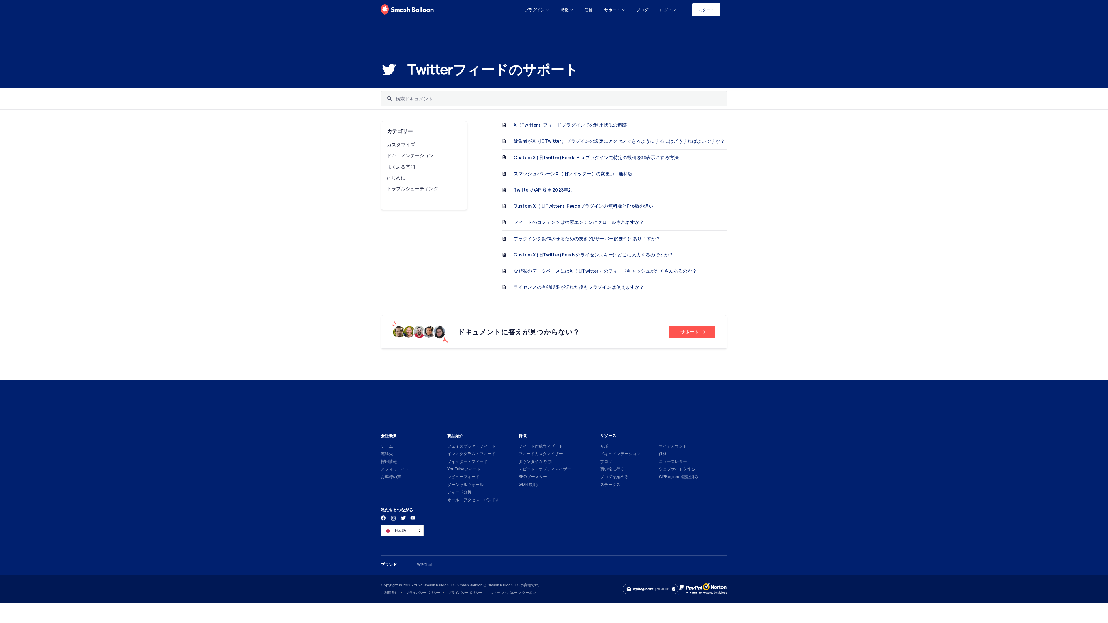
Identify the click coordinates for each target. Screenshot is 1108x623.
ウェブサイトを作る (677, 468)
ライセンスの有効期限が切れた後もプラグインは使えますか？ (579, 287)
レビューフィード (463, 476)
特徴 (565, 9)
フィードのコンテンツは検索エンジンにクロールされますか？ (579, 222)
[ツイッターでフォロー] (403, 518)
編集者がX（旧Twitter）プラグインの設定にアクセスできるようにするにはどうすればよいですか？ (619, 141)
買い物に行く (612, 468)
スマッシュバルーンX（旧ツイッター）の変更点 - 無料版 (573, 174)
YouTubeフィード (464, 468)
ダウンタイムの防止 (537, 461)
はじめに (396, 178)
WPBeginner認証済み (678, 476)
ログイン (668, 9)
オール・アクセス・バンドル (473, 499)
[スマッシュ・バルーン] (407, 9)
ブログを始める (614, 476)
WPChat (425, 564)
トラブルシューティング (412, 189)
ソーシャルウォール (465, 484)
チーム (387, 446)
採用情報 (389, 461)
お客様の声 (391, 476)
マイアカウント (673, 446)
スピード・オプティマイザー (545, 468)
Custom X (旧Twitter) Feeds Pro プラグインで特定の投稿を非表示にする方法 (596, 157)
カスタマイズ (401, 144)
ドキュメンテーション (410, 155)
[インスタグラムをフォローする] (393, 518)
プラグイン (535, 9)
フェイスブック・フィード (471, 446)
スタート (706, 9)
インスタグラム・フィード (471, 453)
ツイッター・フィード (467, 461)
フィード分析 (459, 491)
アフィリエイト (395, 468)
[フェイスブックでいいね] (384, 518)
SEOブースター (533, 476)
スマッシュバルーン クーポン (513, 593)
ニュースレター (673, 461)
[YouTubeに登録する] (412, 518)
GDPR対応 (528, 484)
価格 (589, 9)
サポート (612, 9)
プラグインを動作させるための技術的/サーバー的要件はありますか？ (587, 238)
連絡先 (387, 453)
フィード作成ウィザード (541, 446)
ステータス (610, 484)
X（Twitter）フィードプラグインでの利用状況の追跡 (570, 125)
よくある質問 (401, 167)
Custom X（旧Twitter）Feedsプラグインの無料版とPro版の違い (583, 206)
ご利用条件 (389, 593)
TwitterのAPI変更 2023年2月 (544, 190)
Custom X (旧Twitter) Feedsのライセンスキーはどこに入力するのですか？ (593, 255)
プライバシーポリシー (423, 593)
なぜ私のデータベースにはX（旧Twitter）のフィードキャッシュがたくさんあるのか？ (605, 271)
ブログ (642, 9)
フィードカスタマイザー (541, 453)
